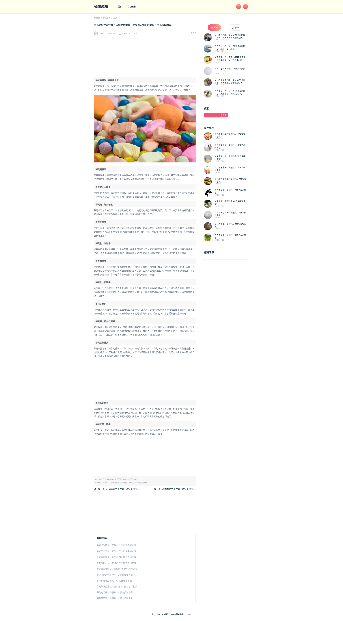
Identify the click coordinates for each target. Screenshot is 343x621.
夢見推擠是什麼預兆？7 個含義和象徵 (115, 575)
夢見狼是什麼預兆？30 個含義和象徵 (114, 581)
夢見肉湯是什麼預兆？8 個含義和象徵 (115, 592)
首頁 (120, 6)
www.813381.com (168, 614)
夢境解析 (132, 6)
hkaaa (101, 33)
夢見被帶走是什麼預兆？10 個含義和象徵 (116, 563)
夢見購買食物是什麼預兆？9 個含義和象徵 (117, 569)
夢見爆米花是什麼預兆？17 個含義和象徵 (116, 545)
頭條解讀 (101, 7)
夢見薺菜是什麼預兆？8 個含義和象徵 (115, 598)
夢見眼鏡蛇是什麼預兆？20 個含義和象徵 (116, 557)
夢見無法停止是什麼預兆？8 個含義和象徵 (117, 586)
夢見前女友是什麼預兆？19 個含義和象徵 (116, 551)
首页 (98, 18)
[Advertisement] (145, 57)
